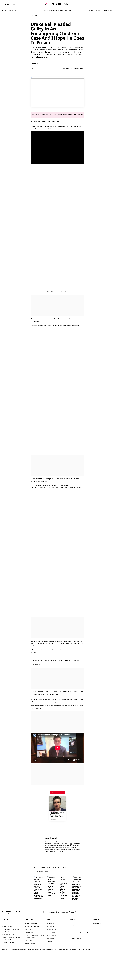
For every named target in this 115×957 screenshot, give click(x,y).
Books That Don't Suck (8, 934)
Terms (87, 954)
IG (73, 925)
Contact (49, 941)
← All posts (34, 15)
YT (73, 932)
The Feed (90, 6)
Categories (98, 6)
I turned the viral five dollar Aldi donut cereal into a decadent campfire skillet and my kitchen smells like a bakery (38, 891)
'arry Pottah (5, 923)
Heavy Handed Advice (38, 20)
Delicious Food (29, 932)
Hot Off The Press (53, 20)
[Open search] (111, 5)
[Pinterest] (8, 4)
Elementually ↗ (51, 938)
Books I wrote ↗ (51, 929)
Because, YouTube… (7, 926)
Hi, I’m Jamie (50, 923)
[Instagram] (2, 4)
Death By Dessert (29, 929)
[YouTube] (11, 4)
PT (87, 925)
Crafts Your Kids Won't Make (32, 926)
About (106, 6)
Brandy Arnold (51, 838)
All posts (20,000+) (30, 943)
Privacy (81, 954)
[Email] (14, 4)
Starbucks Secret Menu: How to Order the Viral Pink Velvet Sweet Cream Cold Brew (51, 889)
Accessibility (109, 954)
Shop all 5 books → (98, 923)
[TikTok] (5, 4)
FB (80, 932)
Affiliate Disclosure (97, 954)
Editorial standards (52, 926)
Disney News (28, 940)
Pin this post (58, 793)
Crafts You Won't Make (31, 923)
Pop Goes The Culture (68, 20)
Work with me (51, 932)
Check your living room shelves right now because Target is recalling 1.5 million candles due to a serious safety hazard (63, 892)
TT (80, 925)
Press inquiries (51, 935)
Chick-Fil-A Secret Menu (8, 942)
